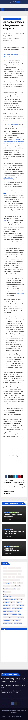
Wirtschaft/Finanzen (14, 512)
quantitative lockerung (9, 602)
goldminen (20, 583)
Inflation (14, 588)
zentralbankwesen (7, 623)
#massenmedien (7, 40)
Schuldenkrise (6, 605)
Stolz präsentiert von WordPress (9, 710)
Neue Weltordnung (8, 599)
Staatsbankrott (6, 608)
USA (19, 614)
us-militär (5, 614)
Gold (14, 583)
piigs (21, 599)
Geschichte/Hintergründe (14, 18)
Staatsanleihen (20, 605)
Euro (19, 574)
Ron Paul (19, 602)
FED (13, 577)
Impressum (18, 716)
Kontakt (13, 716)
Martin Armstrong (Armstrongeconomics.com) (10, 595)
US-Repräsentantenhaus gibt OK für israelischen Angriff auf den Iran (19, 485)
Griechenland (6, 586)
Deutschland (11, 571)
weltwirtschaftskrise (19, 617)
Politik (11, 529)
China (4, 571)
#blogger (5, 36)
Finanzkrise (6, 580)
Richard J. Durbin (8, 178)
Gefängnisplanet (7, 583)
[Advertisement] (14, 647)
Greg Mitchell (20, 293)
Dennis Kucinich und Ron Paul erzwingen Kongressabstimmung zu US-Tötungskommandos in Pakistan (9, 487)
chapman (18, 568)
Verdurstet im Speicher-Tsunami (10, 685)
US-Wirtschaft (13, 614)
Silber (13, 605)
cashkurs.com (12, 674)
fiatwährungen (20, 577)
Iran (19, 588)
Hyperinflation (6, 588)
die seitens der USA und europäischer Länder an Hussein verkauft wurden (14, 141)
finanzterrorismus (15, 580)
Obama (16, 599)
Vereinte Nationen (7, 617)
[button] (23, 9)
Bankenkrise (11, 568)
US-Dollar (17, 611)
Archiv (9, 716)
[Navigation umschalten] (13, 9)
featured (5, 18)
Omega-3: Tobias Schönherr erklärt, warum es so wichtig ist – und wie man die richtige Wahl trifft (13, 680)
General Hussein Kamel (10, 124)
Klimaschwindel (7, 591)
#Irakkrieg (16, 38)
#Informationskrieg (8, 38)
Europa (5, 577)
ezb (10, 577)
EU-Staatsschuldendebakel (10, 574)
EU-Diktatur (19, 571)
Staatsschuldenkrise (17, 608)
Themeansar (14, 712)
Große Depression (16, 586)
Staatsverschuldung (8, 611)
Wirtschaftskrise (7, 620)
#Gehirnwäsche (12, 36)
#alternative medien (18, 33)
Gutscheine (3, 716)
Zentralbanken (16, 620)
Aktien (4, 568)
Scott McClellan (8, 220)
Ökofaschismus (18, 623)
